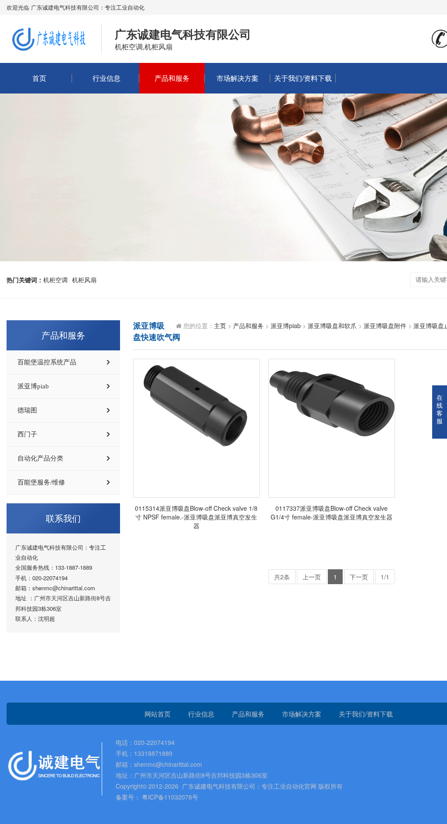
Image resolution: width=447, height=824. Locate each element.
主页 (220, 325)
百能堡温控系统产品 (46, 362)
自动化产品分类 (40, 458)
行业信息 (106, 78)
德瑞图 (27, 410)
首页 (39, 78)
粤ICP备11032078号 (169, 797)
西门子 (27, 434)
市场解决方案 (237, 78)
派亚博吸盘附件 (385, 325)
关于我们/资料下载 (303, 78)
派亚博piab (33, 386)
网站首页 (157, 713)
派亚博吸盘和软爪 (332, 325)
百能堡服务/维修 (41, 482)
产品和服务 (172, 78)
